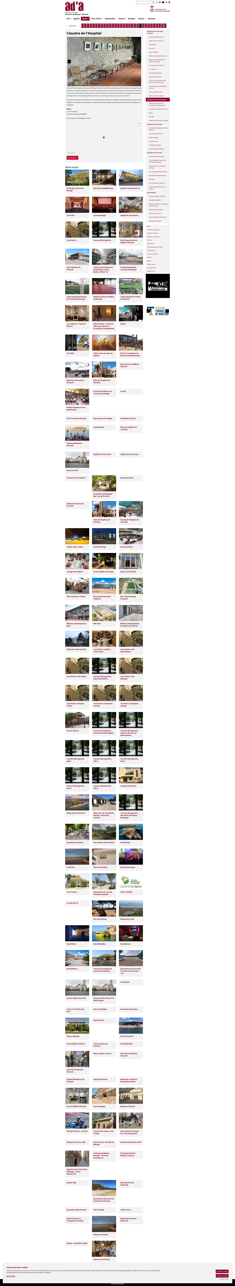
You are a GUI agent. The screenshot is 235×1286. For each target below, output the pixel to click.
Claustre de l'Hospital (155, 77)
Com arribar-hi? (72, 158)
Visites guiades (151, 268)
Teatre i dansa (151, 264)
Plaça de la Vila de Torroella (157, 196)
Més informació (10, 1276)
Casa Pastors (153, 69)
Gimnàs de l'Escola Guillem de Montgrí (157, 167)
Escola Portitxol (153, 141)
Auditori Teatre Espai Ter (156, 41)
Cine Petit (152, 48)
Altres (149, 226)
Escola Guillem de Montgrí (156, 149)
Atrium (151, 113)
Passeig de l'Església (155, 200)
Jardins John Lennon (155, 213)
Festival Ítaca (151, 250)
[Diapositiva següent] (139, 61)
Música (149, 261)
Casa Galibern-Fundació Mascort (158, 109)
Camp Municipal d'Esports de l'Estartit (157, 188)
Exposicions (150, 243)
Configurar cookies (224, 1279)
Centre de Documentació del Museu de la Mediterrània (157, 81)
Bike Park (151, 179)
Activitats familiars (152, 233)
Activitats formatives (153, 237)
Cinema (149, 240)
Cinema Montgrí (153, 52)
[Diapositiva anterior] (69, 61)
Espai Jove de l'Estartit (155, 92)
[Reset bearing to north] (139, 128)
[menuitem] (157, 2)
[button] (153, 2)
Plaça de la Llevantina (155, 221)
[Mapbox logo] (71, 153)
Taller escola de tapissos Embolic (158, 120)
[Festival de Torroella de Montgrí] (157, 311)
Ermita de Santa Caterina (156, 96)
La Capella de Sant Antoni (156, 65)
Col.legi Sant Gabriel (155, 145)
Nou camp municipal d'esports (157, 175)
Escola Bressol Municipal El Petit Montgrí (158, 129)
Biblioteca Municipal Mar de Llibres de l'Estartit (157, 61)
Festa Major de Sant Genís (154, 247)
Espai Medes (152, 44)
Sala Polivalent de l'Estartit (157, 183)
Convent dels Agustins (155, 73)
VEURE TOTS (151, 271)
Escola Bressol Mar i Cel (156, 134)
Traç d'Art (151, 117)
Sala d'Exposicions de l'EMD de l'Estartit (158, 87)
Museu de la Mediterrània (156, 37)
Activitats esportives (153, 230)
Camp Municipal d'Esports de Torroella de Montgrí (157, 161)
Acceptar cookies (222, 1271)
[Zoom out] (139, 126)
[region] (104, 61)
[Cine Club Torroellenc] (158, 286)
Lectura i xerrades (152, 254)
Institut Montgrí (153, 137)
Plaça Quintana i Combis (156, 209)
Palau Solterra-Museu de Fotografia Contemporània (157, 104)
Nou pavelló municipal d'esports (158, 172)
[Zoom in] (139, 123)
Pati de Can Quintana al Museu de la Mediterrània (158, 205)
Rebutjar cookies (222, 1276)
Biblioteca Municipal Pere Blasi (158, 56)
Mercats (149, 257)
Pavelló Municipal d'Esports (157, 156)
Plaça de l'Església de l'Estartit (158, 217)
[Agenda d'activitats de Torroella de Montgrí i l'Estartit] (81, 9)
